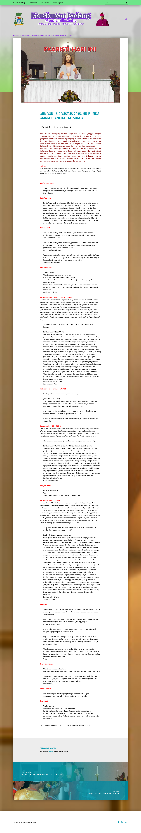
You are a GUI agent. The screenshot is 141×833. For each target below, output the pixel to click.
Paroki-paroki (45, 3)
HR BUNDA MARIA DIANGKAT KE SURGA (55, 725)
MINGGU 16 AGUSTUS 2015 (81, 725)
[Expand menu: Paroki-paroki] (50, 2)
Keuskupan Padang (19, 3)
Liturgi (66, 127)
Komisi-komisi (33, 3)
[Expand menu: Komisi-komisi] (38, 2)
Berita (61, 127)
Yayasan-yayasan (58, 3)
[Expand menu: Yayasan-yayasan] (63, 2)
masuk (51, 751)
